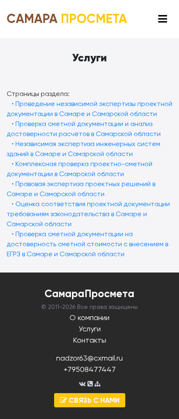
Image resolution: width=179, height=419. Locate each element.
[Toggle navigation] (162, 19)
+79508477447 (90, 369)
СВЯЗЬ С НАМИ (93, 400)
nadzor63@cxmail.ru (89, 357)
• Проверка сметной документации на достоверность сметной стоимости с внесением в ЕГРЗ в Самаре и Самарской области (87, 244)
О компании (89, 317)
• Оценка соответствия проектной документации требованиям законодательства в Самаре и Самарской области (88, 214)
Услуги (90, 328)
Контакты (89, 340)
